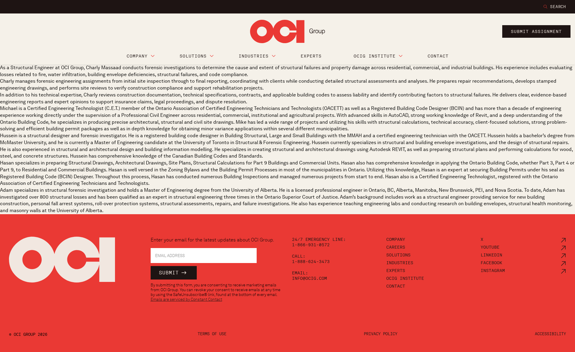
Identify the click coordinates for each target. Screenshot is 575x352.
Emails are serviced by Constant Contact (186, 299)
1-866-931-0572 (311, 244)
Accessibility (550, 334)
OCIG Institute (405, 278)
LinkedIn (491, 255)
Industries (399, 262)
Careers (395, 247)
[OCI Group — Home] (62, 262)
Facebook (491, 262)
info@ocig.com (309, 278)
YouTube (490, 247)
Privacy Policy (380, 334)
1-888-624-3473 (311, 261)
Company (395, 239)
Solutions (398, 255)
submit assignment (536, 31)
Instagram (493, 270)
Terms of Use (212, 334)
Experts (395, 270)
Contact (395, 286)
